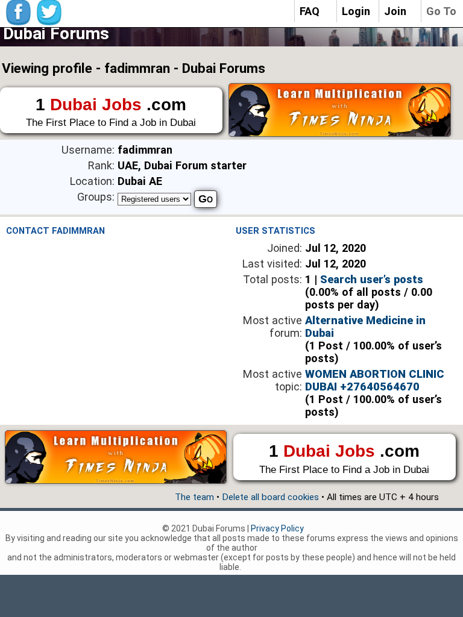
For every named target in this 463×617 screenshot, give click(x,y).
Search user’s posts (371, 279)
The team (194, 497)
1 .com (111, 112)
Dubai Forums (56, 33)
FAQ (310, 11)
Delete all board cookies (270, 497)
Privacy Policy (277, 528)
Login (356, 11)
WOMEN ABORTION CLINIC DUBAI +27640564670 (374, 380)
